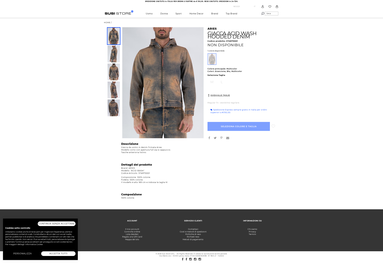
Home (107, 22)
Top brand (231, 13)
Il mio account (132, 229)
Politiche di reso (193, 234)
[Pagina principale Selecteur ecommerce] (119, 12)
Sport (178, 13)
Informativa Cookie (34, 244)
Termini (252, 234)
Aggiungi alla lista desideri (273, 126)
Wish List (269, 6)
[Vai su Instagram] (191, 259)
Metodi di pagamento (193, 239)
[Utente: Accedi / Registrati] (262, 6)
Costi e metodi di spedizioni (193, 232)
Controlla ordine (132, 232)
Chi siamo (252, 229)
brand (214, 13)
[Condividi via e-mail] (229, 138)
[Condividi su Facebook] (210, 138)
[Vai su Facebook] (182, 259)
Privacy (252, 232)
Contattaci (193, 229)
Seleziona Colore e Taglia (239, 126)
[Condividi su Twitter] (216, 138)
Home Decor (196, 13)
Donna (164, 13)
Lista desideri (132, 234)
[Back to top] (374, 254)
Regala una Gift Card (132, 237)
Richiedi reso (193, 237)
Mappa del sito (132, 239)
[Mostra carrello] (277, 6)
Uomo (149, 13)
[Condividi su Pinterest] (222, 138)
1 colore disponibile (216, 51)
